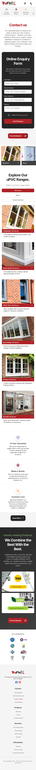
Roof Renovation (18, 727)
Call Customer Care (18, 696)
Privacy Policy (18, 749)
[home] (9, 3)
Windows (18, 711)
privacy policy (24, 115)
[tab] (18, 190)
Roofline (18, 737)
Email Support (18, 692)
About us (18, 746)
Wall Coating (18, 734)
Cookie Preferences (18, 753)
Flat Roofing (18, 730)
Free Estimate (18, 702)
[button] (25, 3)
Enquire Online (18, 699)
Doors (18, 715)
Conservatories (18, 718)
